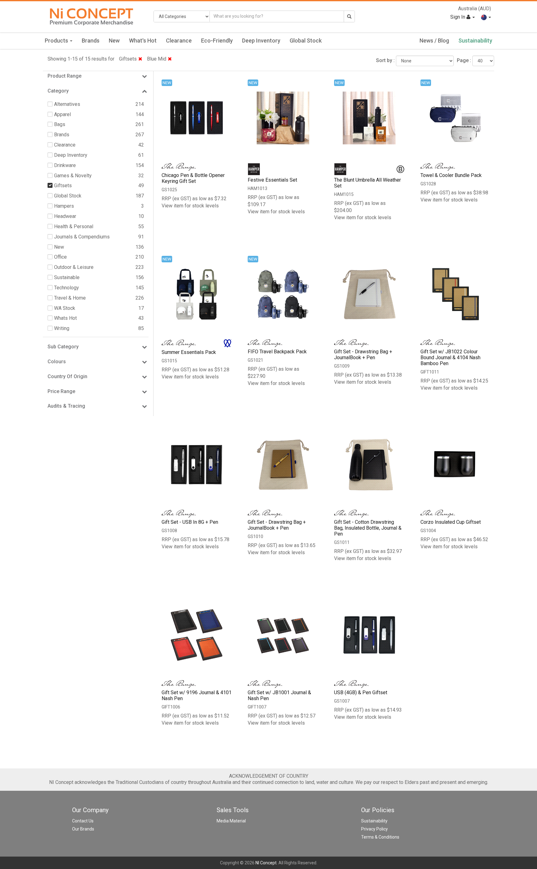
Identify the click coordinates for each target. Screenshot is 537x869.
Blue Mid (156, 59)
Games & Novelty (73, 176)
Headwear (65, 216)
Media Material (231, 820)
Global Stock (306, 40)
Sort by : (385, 60)
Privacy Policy (374, 828)
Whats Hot (65, 318)
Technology (66, 288)
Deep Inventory (261, 40)
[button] (486, 17)
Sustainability (475, 40)
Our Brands (83, 828)
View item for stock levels (190, 206)
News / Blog (434, 40)
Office (60, 257)
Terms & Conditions (380, 837)
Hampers (64, 206)
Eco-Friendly (217, 40)
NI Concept (266, 862)
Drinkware (65, 165)
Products (57, 40)
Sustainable (67, 277)
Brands (90, 40)
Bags (59, 124)
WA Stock (64, 308)
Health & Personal (73, 226)
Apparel (62, 114)
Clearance (179, 40)
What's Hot (143, 40)
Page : (464, 60)
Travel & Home (70, 298)
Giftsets (128, 59)
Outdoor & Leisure (74, 267)
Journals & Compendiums (82, 237)
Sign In (458, 17)
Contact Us (83, 820)
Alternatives (67, 104)
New (114, 40)
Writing (61, 328)
